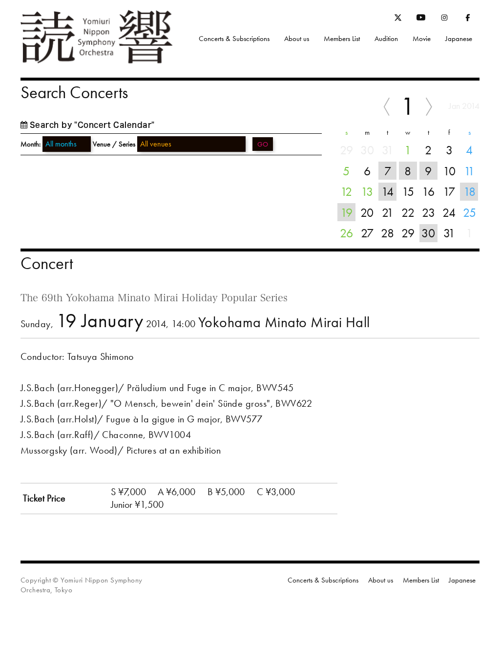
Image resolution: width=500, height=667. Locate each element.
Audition (386, 38)
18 (469, 191)
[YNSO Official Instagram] (444, 19)
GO (262, 144)
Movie (422, 38)
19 (346, 212)
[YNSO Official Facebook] (467, 19)
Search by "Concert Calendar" (92, 124)
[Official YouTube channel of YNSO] (421, 19)
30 (428, 233)
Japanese (458, 38)
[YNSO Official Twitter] (398, 19)
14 (387, 191)
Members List (342, 38)
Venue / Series (114, 144)
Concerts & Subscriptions (234, 38)
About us (296, 38)
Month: (31, 144)
